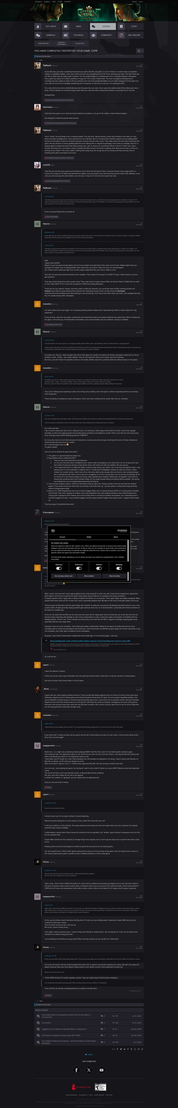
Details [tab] (89, 537)
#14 (139, 689)
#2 (139, 107)
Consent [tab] (62, 537)
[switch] (79, 568)
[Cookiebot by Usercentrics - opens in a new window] (119, 530)
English (90, 1055)
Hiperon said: (48, 376)
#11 (139, 512)
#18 (139, 861)
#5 (139, 188)
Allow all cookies (114, 576)
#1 (139, 65)
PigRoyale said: (48, 232)
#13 (139, 665)
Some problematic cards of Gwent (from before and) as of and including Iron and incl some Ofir (90, 641)
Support (67, 2)
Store (60, 2)
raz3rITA (46, 165)
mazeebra (47, 304)
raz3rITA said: (48, 196)
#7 (139, 304)
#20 (139, 947)
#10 (139, 407)
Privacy (91, 1095)
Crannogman (48, 512)
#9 (139, 368)
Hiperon (46, 224)
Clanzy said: (48, 905)
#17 (139, 794)
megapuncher (49, 746)
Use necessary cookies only (63, 576)
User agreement (83, 1095)
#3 (139, 130)
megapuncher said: (49, 803)
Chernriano (47, 107)
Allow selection (89, 576)
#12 (139, 567)
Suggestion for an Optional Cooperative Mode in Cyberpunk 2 (64, 1029)
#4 (139, 165)
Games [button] (46, 2)
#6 (139, 223)
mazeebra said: (48, 340)
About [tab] (116, 537)
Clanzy (46, 862)
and (52, 216)
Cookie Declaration (99, 1095)
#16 (139, 745)
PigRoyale (47, 65)
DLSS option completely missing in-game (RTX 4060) (61, 1035)
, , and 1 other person (60, 100)
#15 (139, 715)
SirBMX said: (48, 723)
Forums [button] (38, 2)
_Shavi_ (46, 689)
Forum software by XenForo (89, 1106)
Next (40, 60)
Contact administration (71, 1095)
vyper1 (45, 665)
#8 (139, 331)
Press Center (109, 1095)
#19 (139, 896)
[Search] (139, 50)
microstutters (46, 1023)
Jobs (54, 2)
